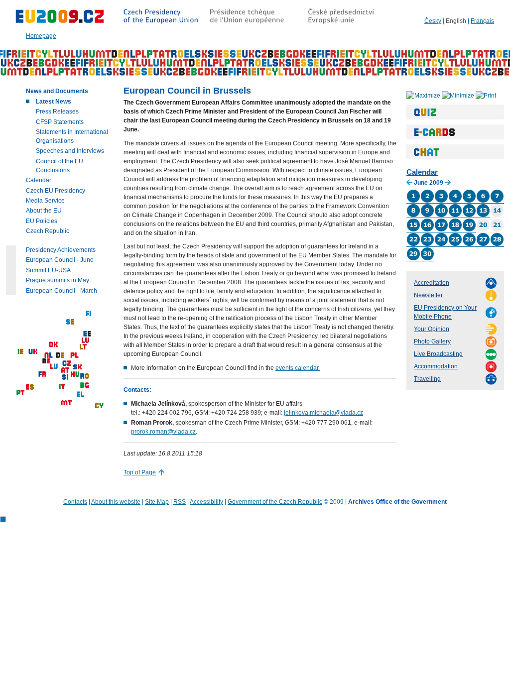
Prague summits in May (57, 280)
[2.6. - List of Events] (427, 201)
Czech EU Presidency (55, 190)
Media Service (45, 200)
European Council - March (61, 290)
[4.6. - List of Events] (455, 201)
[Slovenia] (65, 377)
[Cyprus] (99, 406)
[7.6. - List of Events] (497, 201)
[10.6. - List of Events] (441, 215)
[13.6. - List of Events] (483, 215)
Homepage (41, 35)
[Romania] (84, 376)
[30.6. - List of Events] (427, 258)
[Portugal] (20, 393)
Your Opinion (431, 329)
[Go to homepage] (60, 22)
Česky (432, 20)
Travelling (427, 378)
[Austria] (65, 370)
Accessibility (206, 501)
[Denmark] (53, 344)
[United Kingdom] (32, 351)
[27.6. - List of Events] (483, 244)
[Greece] (80, 394)
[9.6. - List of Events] (427, 215)
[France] (42, 374)
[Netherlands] (48, 355)
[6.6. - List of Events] (483, 201)
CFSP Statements (60, 121)
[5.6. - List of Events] (469, 201)
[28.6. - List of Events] (497, 244)
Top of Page (140, 472)
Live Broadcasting (438, 353)
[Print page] (486, 95)
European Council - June (60, 259)
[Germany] (60, 355)
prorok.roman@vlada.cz (163, 431)
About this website (115, 501)
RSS (179, 501)
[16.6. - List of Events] (427, 230)
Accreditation (431, 282)
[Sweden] (70, 322)
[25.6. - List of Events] (455, 244)
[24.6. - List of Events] (441, 244)
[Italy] (62, 387)
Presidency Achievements (61, 249)
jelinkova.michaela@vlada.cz (323, 412)
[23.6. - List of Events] (427, 244)
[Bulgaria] (84, 385)
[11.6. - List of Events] (455, 215)
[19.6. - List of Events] (469, 230)
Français (482, 20)
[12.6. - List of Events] (469, 215)
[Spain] (29, 387)
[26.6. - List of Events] (469, 244)
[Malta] (66, 403)
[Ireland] (20, 351)
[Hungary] (74, 374)
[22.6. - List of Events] (413, 244)
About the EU (44, 210)
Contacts (75, 501)
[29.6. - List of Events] (413, 258)
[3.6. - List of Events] (441, 201)
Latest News (53, 101)
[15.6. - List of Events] (413, 230)
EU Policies (41, 221)
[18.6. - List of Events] (455, 230)
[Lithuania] (83, 347)
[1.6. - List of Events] (413, 201)
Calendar (422, 172)
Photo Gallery (432, 341)
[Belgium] (46, 361)
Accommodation (436, 366)
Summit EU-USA (48, 270)
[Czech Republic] (66, 363)
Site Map (157, 501)
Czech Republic (47, 230)
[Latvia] (85, 341)
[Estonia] (87, 334)
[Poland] (74, 355)
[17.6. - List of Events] (441, 230)
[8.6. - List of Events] (413, 215)
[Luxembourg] (54, 366)
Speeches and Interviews (70, 150)
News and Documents (57, 91)
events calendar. (297, 367)
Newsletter (428, 295)
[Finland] (88, 314)
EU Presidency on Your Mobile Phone (445, 312)
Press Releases (57, 111)
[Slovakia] (77, 367)
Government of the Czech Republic (275, 501)
